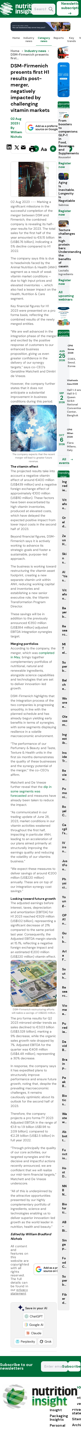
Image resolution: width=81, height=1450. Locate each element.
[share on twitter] (17, 149)
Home (16, 37)
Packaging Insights (59, 1418)
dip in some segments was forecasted (31, 791)
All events (64, 461)
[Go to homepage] (39, 1408)
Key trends (71, 39)
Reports (59, 37)
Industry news (28, 39)
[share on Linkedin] (10, 148)
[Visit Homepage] (20, 16)
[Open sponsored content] (41, 30)
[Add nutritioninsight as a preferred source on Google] (43, 127)
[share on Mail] (24, 148)
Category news (44, 39)
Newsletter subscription (70, 5)
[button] (33, 1316)
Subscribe (74, 1366)
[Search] (51, 9)
